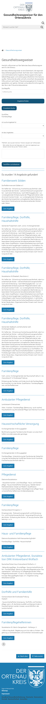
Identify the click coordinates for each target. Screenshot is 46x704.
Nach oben (24, 656)
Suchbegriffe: (6, 88)
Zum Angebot (8, 208)
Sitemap (5, 690)
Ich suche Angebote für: (9, 122)
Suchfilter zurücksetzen (11, 164)
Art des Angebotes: (8, 132)
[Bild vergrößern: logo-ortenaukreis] (23, 677)
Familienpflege (10, 371)
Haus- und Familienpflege (16, 533)
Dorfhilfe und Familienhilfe (17, 591)
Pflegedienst (9, 474)
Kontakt (4, 699)
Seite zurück (38, 656)
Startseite (29, 697)
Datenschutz (38, 697)
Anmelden (23, 699)
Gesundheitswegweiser (14, 50)
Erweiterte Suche (9, 108)
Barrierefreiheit (13, 699)
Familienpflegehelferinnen (16, 622)
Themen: (21, 143)
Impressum (6, 694)
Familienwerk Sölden (14, 180)
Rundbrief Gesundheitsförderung (13, 697)
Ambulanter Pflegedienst (16, 399)
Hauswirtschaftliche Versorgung (20, 423)
